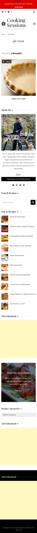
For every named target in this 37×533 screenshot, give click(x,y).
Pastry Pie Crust (18, 98)
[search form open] (34, 12)
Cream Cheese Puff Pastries (20, 284)
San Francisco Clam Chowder (20, 246)
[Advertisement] (18, 339)
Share (8, 62)
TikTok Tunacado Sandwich (20, 275)
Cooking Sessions (16, 22)
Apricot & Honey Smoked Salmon (22, 226)
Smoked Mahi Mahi (17, 255)
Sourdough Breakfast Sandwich (21, 236)
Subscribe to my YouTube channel (18, 179)
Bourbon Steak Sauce (17, 217)
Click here (19, 7)
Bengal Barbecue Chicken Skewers (23, 294)
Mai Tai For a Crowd (17, 304)
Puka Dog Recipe (16, 265)
